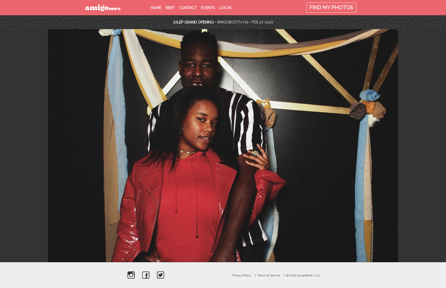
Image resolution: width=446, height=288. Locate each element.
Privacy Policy (241, 275)
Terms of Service (269, 275)
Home (156, 8)
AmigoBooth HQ (232, 22)
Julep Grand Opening (193, 22)
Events (208, 8)
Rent (170, 8)
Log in (225, 8)
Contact (188, 8)
